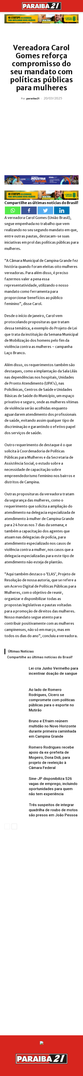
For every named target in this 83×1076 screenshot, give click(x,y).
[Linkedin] (61, 210)
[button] (7, 6)
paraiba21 (32, 98)
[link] (41, 18)
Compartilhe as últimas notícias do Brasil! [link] (41, 203)
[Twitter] (45, 210)
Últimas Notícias (21, 651)
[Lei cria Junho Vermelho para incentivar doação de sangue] (15, 673)
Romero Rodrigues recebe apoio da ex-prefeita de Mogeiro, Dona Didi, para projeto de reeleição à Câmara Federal (51, 757)
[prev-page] (7, 826)
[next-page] (14, 826)
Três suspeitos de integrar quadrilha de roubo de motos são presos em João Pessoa (53, 810)
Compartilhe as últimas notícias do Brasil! (40, 657)
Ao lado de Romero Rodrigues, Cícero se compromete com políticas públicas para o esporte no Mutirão (52, 699)
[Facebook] (29, 210)
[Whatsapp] (12, 210)
